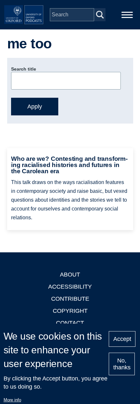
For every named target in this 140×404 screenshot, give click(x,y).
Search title (23, 69)
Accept (122, 339)
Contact (70, 323)
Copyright (70, 311)
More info (12, 399)
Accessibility (70, 286)
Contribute (70, 298)
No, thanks (122, 364)
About (70, 274)
